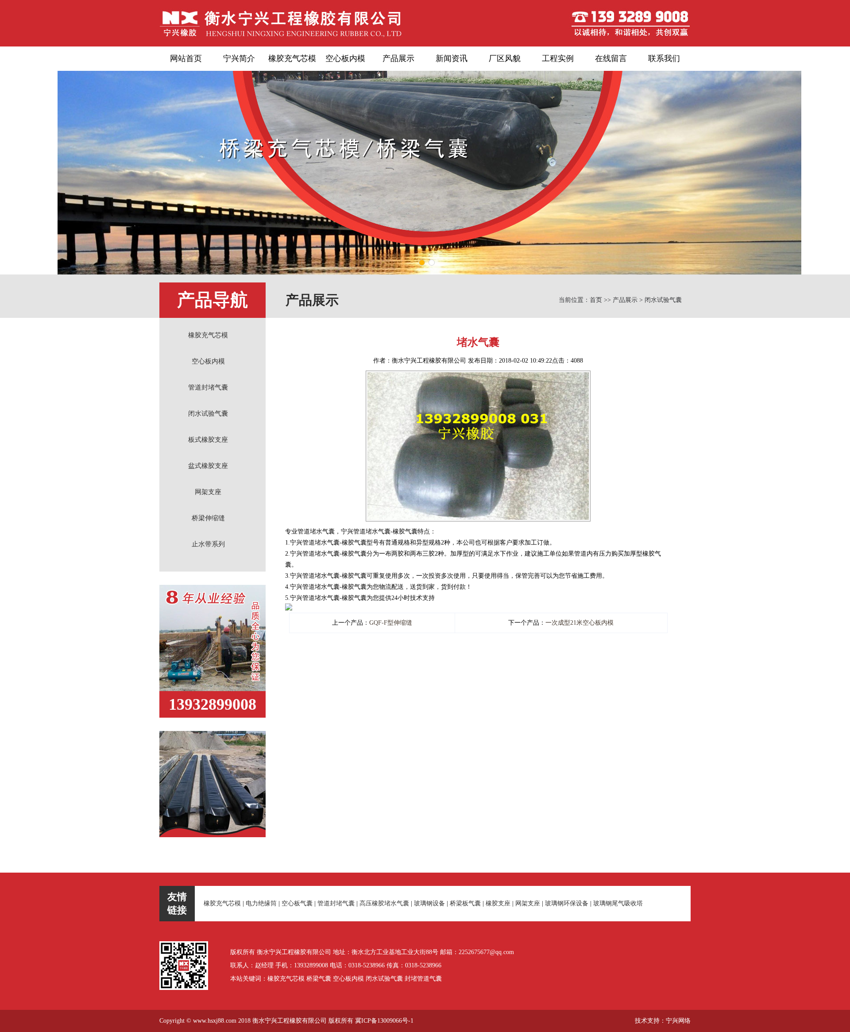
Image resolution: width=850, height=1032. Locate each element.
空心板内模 (345, 58)
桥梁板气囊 (465, 903)
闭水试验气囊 (208, 413)
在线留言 (611, 58)
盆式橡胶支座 (208, 465)
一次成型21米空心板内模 (579, 622)
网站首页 (186, 58)
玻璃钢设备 (429, 903)
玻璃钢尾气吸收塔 (618, 903)
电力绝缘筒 (261, 903)
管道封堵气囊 (208, 387)
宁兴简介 (239, 58)
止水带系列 (208, 544)
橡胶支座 (498, 903)
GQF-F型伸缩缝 (390, 622)
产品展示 (398, 58)
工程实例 (558, 58)
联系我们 (664, 58)
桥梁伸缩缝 (208, 518)
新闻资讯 (452, 58)
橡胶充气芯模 (292, 58)
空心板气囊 (297, 903)
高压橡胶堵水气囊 (384, 903)
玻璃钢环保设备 (566, 903)
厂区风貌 (505, 58)
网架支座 (208, 491)
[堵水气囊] (478, 376)
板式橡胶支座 (208, 439)
